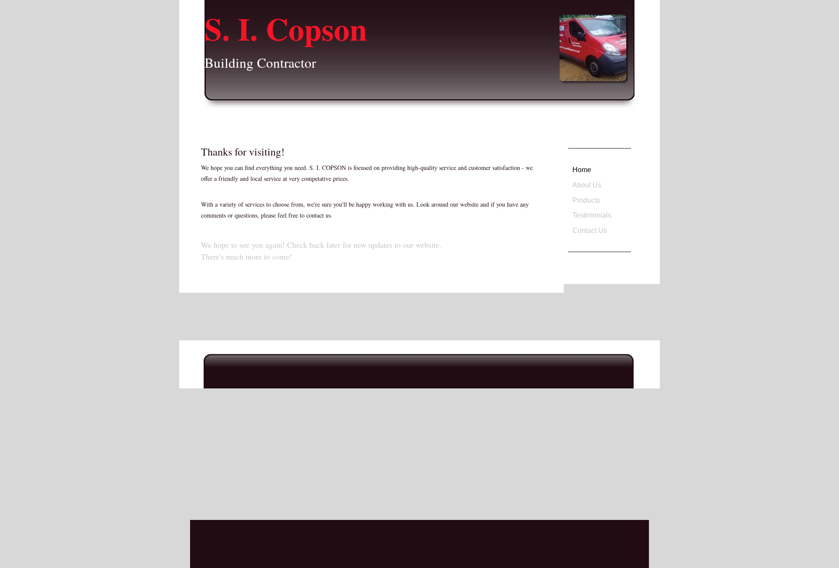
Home (581, 169)
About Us (586, 185)
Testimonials (591, 215)
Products (586, 200)
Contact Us (589, 230)
